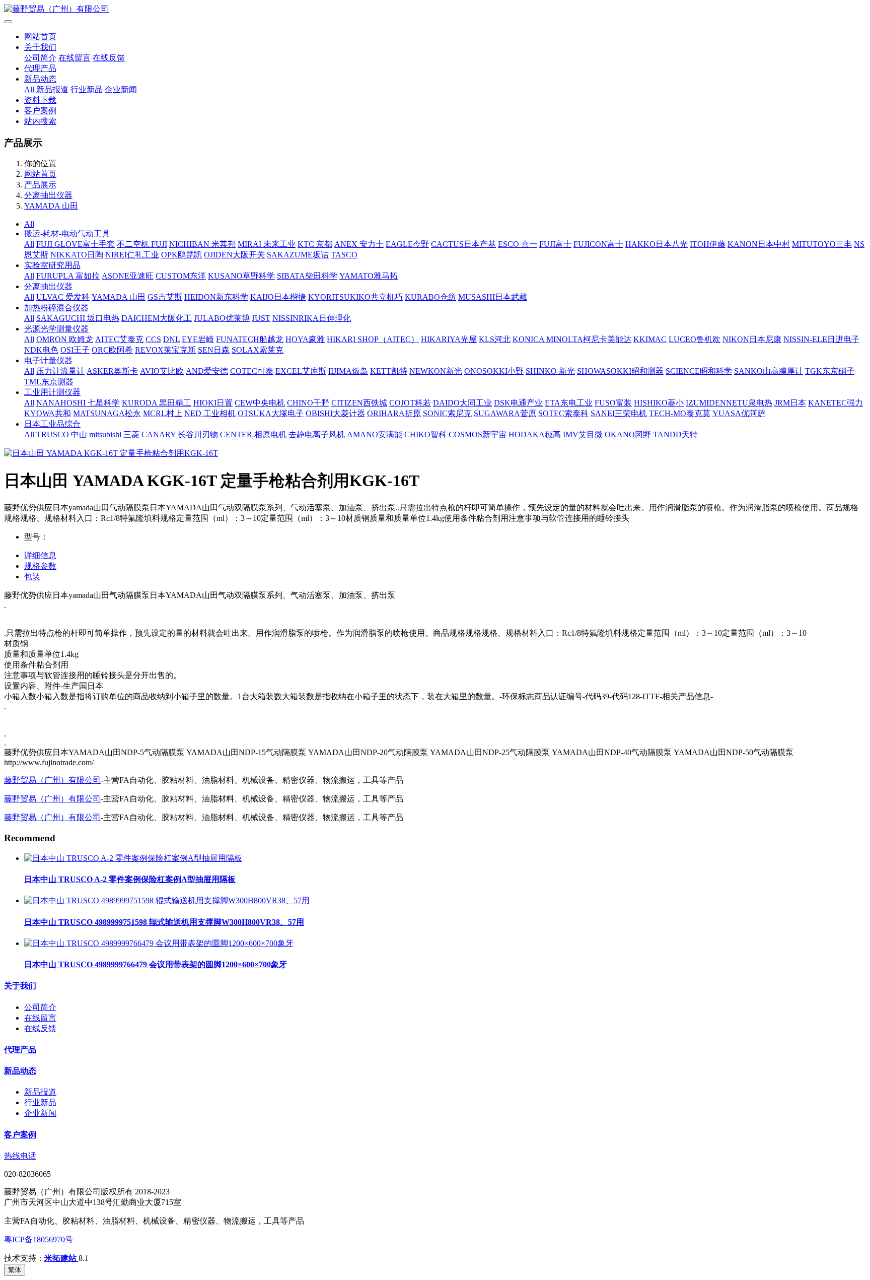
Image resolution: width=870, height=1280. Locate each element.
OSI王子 (75, 350)
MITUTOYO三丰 (822, 244)
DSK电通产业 (518, 402)
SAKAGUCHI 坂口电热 (77, 318)
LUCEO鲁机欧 (694, 339)
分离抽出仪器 (48, 195)
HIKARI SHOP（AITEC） (373, 339)
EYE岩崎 (198, 339)
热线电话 (20, 1156)
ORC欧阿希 (112, 350)
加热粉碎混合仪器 (56, 307)
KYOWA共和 (47, 413)
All (29, 89)
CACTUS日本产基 (463, 244)
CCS (153, 339)
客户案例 (40, 110)
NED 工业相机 (210, 413)
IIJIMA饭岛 (348, 371)
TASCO (344, 254)
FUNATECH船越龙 (249, 339)
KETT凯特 (388, 371)
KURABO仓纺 (430, 297)
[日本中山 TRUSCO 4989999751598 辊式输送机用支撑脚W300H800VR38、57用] (167, 900)
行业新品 (86, 89)
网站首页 (40, 36)
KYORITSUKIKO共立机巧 (355, 297)
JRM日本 (790, 402)
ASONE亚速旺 (128, 276)
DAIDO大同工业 (462, 402)
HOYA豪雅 (305, 339)
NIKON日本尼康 (751, 339)
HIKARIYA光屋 (449, 339)
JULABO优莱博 (222, 318)
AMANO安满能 (374, 434)
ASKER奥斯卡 (112, 371)
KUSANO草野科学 (241, 276)
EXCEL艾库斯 (300, 371)
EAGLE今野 (407, 244)
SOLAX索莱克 (257, 350)
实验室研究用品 (52, 265)
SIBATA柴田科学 (307, 276)
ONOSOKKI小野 (494, 371)
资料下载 (40, 100)
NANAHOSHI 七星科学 (78, 402)
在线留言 (74, 57)
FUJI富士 (555, 244)
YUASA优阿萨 (738, 413)
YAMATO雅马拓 (368, 276)
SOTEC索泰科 (563, 413)
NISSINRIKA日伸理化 (311, 318)
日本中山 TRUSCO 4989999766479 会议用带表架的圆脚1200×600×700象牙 (155, 964)
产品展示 (40, 184)
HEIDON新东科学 (216, 297)
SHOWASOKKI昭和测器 (620, 371)
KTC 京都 (315, 244)
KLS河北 (495, 339)
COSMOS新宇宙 (477, 434)
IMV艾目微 (583, 434)
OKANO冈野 (628, 434)
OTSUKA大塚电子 (271, 413)
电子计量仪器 (48, 360)
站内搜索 (40, 121)
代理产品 (40, 68)
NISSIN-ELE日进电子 (821, 339)
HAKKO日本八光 (656, 244)
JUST (261, 318)
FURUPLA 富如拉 (68, 276)
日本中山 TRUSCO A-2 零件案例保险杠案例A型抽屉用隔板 (130, 879)
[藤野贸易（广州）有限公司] (435, 9)
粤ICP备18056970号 (38, 1239)
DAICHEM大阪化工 (156, 318)
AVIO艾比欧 (162, 371)
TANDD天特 (675, 434)
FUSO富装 (613, 402)
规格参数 (40, 566)
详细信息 (40, 555)
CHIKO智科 (425, 434)
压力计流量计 (60, 371)
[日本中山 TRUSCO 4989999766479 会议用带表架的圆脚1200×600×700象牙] (159, 943)
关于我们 (40, 47)
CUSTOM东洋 (181, 276)
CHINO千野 (308, 402)
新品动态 (40, 79)
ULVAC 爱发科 (63, 297)
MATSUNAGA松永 (107, 413)
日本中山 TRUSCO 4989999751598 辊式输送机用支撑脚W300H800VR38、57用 (164, 922)
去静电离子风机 (316, 434)
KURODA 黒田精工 (156, 402)
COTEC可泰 (251, 371)
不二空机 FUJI (142, 244)
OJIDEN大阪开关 (234, 254)
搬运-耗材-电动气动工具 (67, 233)
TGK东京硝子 (829, 371)
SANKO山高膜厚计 (768, 371)
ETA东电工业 (569, 402)
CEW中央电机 (260, 402)
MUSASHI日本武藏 (492, 297)
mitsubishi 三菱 (114, 434)
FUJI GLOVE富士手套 (75, 244)
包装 (32, 576)
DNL (171, 339)
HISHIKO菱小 (659, 402)
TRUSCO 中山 (61, 434)
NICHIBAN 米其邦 (202, 244)
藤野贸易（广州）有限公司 (52, 780)
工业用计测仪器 (52, 392)
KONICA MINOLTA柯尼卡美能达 (572, 339)
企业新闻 (121, 89)
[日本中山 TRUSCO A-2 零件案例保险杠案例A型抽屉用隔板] (133, 858)
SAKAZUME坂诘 (298, 254)
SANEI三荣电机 (619, 413)
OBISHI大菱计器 (335, 413)
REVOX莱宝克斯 (165, 350)
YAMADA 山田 (51, 205)
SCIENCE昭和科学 (699, 371)
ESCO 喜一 (517, 244)
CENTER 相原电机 (253, 434)
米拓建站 (61, 1258)
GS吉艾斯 (165, 297)
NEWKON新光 (435, 371)
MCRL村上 (162, 413)
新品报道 (52, 89)
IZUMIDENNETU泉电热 (729, 402)
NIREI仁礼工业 (132, 254)
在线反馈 (109, 57)
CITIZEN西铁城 (359, 402)
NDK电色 (41, 350)
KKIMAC (650, 339)
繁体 (14, 1269)
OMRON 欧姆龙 (64, 339)
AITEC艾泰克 (119, 339)
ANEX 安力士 (359, 244)
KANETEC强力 (835, 402)
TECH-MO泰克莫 (679, 413)
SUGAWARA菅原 (505, 413)
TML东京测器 (49, 381)
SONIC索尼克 (447, 413)
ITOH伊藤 (708, 244)
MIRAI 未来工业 (267, 244)
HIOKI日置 (213, 402)
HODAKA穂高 (535, 434)
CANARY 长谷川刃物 (179, 434)
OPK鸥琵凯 (181, 254)
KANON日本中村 (759, 244)
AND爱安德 (207, 371)
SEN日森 (214, 350)
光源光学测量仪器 (56, 328)
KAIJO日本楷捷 (278, 297)
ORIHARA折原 (394, 413)
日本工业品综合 (52, 424)
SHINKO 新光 (550, 371)
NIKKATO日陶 (76, 254)
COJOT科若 (410, 402)
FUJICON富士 (598, 244)
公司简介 (40, 57)
